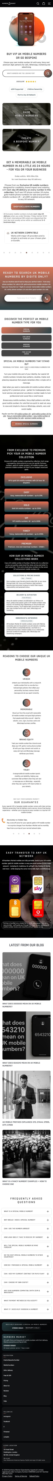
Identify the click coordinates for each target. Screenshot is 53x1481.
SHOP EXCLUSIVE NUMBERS (26, 206)
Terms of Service (21, 1476)
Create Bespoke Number (11, 1360)
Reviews (6, 1391)
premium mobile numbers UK (35, 418)
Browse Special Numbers (26, 424)
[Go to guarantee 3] (24, 834)
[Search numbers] (48, 73)
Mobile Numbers (9, 1365)
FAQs (5, 1401)
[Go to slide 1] (4, 253)
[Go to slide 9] (49, 253)
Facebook (7, 1422)
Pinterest (7, 1432)
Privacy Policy (7, 1476)
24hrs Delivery (8, 1370)
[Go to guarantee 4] (29, 834)
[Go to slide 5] (26, 253)
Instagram (7, 1416)
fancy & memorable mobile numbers (19, 416)
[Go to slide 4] (21, 253)
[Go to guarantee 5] (34, 834)
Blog (5, 1396)
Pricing (6, 1381)
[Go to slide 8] (43, 253)
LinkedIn (6, 1437)
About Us (7, 1386)
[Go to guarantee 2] (19, 834)
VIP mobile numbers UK (23, 414)
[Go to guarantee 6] (39, 834)
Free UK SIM (7, 1376)
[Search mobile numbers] (46, 298)
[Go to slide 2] (10, 253)
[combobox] (26, 73)
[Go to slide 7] (38, 253)
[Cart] (43, 3)
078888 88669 (17, 1328)
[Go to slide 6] (32, 253)
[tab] (26, 330)
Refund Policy (34, 1476)
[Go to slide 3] (15, 253)
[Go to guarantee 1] (14, 834)
